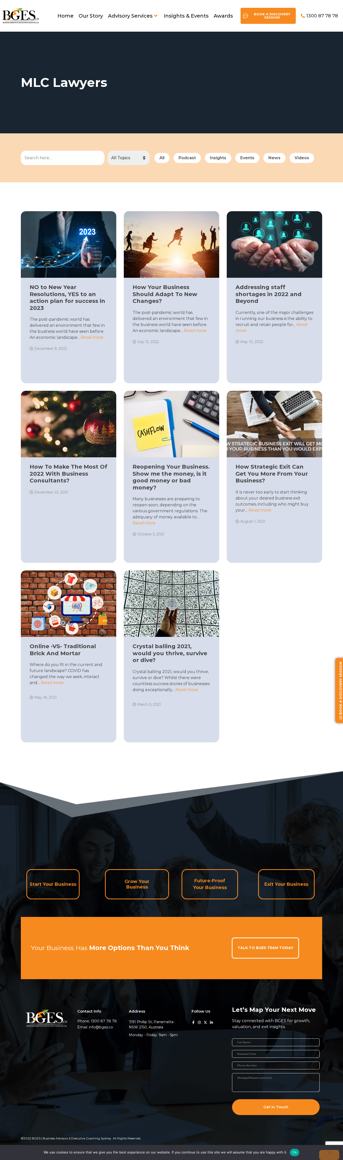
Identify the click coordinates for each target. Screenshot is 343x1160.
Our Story (91, 16)
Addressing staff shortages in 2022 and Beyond (269, 294)
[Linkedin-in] (211, 1022)
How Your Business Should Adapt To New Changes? (165, 294)
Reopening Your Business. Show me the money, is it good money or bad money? (171, 477)
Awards (223, 16)
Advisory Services (130, 16)
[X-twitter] (205, 1022)
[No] (329, 1155)
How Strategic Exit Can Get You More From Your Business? (272, 473)
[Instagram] (199, 1022)
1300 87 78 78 (322, 16)
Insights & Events (186, 16)
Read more (92, 337)
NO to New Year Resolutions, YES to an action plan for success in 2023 (67, 297)
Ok (294, 1152)
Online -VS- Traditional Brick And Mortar (63, 650)
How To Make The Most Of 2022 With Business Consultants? (68, 473)
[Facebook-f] (193, 1022)
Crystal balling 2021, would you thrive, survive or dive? (170, 653)
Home (66, 16)
